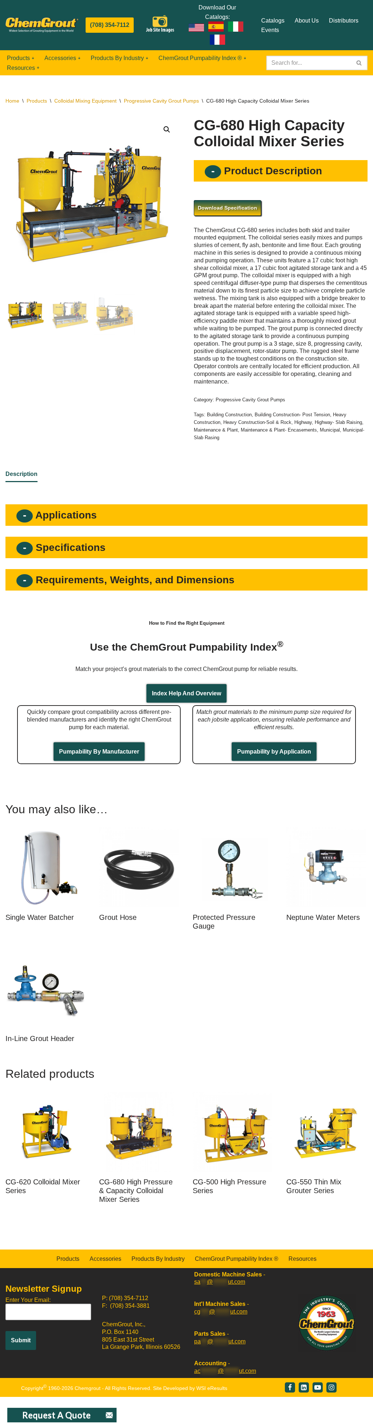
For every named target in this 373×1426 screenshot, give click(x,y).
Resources (302, 1259)
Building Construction (229, 414)
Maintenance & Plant (216, 430)
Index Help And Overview (186, 693)
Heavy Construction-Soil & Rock (257, 422)
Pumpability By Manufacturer (99, 751)
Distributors (343, 20)
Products (37, 101)
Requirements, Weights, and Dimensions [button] (134, 579)
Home (12, 101)
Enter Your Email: (28, 1300)
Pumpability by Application (274, 751)
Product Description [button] (271, 170)
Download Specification (227, 208)
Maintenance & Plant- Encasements (279, 430)
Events (270, 30)
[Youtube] (318, 1387)
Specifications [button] (69, 547)
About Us (307, 20)
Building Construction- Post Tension (292, 414)
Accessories (105, 1259)
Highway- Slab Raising (338, 422)
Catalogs (272, 20)
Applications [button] (65, 515)
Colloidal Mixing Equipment (85, 101)
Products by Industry (158, 1259)
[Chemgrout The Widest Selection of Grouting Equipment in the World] (41, 25)
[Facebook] (290, 1387)
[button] (33, 58)
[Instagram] (331, 1387)
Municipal (330, 430)
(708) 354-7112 (109, 25)
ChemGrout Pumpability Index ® (236, 1259)
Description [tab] (21, 474)
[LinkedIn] (304, 1387)
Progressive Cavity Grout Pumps (161, 101)
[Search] (359, 63)
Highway (303, 422)
